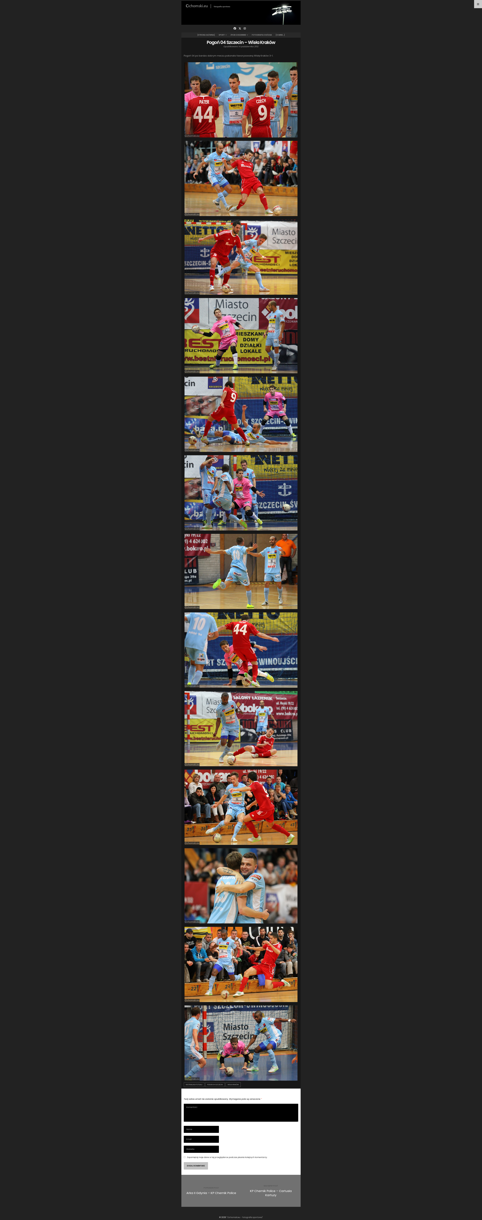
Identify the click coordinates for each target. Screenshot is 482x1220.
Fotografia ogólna (262, 35)
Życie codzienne (238, 35)
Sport (222, 35)
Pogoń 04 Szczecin (215, 1085)
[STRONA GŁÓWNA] (206, 35)
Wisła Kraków (233, 1085)
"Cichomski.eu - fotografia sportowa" (245, 1217)
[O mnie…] (280, 35)
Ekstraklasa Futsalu (194, 1085)
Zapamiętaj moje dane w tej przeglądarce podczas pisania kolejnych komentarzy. (227, 1157)
